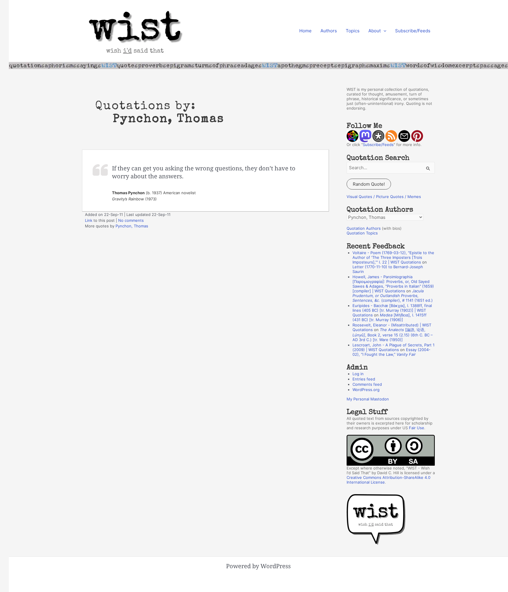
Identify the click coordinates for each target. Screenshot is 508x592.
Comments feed (367, 384)
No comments (131, 220)
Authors (328, 30)
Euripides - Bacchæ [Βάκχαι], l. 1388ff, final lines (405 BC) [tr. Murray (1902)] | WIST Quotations (392, 310)
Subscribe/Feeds (412, 30)
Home (305, 30)
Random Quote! (369, 184)
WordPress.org (366, 389)
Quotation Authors (364, 228)
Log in (358, 373)
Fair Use (416, 427)
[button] (383, 31)
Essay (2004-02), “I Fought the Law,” (391, 352)
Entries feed (363, 379)
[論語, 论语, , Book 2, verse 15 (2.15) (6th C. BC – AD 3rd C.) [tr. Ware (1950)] (392, 334)
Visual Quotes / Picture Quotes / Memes (384, 196)
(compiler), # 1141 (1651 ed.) (392, 296)
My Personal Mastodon (368, 399)
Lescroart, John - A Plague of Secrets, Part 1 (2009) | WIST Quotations (393, 347)
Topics (353, 30)
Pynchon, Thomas (132, 226)
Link (88, 220)
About (374, 30)
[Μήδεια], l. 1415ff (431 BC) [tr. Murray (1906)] (389, 317)
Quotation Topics (362, 233)
